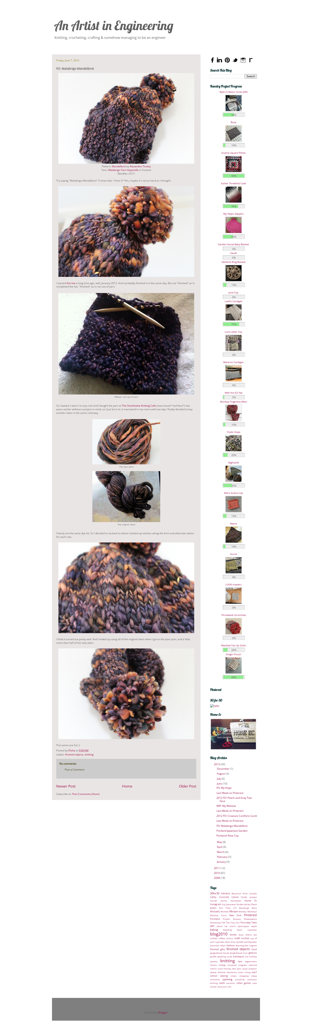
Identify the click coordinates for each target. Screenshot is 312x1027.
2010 (217, 873)
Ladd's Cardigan (233, 301)
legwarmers (251, 961)
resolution (231, 972)
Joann (213, 907)
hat (247, 956)
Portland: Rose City (227, 835)
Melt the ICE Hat (233, 392)
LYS (234, 908)
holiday (253, 956)
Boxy (233, 122)
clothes (214, 938)
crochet (245, 938)
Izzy (224, 904)
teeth (222, 983)
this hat (71, 283)
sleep (254, 976)
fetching (240, 945)
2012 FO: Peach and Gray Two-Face (234, 799)
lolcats (213, 965)
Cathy (213, 897)
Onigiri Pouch (233, 654)
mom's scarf (216, 968)
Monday (243, 911)
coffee (222, 938)
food (254, 949)
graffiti (213, 956)
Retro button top (233, 492)
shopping (244, 976)
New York (235, 915)
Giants (224, 900)
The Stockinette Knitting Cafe (139, 405)
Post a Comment (74, 769)
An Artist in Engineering (113, 25)
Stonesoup (215, 922)
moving (227, 968)
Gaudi (233, 253)
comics (229, 938)
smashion (215, 979)
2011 (217, 868)
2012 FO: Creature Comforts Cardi (236, 816)
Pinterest (250, 915)
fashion (231, 945)
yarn (224, 986)
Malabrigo (244, 908)
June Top (233, 292)
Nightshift (233, 462)
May (220, 842)
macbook (232, 965)
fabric (223, 945)
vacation (230, 983)
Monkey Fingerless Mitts (233, 401)
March (221, 852)
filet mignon (251, 945)
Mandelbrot (119, 166)
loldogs (222, 965)
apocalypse (243, 926)
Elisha (72, 750)
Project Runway (232, 919)
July (219, 778)
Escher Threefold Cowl (233, 183)
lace (240, 961)
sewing (224, 975)
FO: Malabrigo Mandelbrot (231, 826)
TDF (223, 922)
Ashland (225, 893)
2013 (217, 764)
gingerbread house (219, 953)
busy (241, 934)
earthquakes (250, 942)
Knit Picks (225, 908)
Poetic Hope (233, 432)
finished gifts (217, 949)
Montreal (252, 911)
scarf (254, 972)
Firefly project (249, 897)
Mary (254, 908)
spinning (227, 979)
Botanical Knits (240, 893)
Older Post (187, 786)
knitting (89, 754)
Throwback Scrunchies (233, 615)
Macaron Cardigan (233, 362)
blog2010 (219, 934)
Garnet (213, 900)
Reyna (233, 523)
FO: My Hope (224, 788)
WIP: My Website (226, 806)
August (221, 773)
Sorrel (233, 554)
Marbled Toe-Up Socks (233, 645)
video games (243, 983)
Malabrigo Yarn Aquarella (123, 170)
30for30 (214, 893)
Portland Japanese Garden (231, 831)
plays (245, 968)
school (213, 975)
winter (213, 986)
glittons (253, 952)
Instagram (215, 904)
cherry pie (251, 934)
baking (214, 929)
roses (240, 972)
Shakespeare (250, 919)
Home (127, 786)
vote (254, 983)
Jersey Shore (250, 904)
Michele (225, 911)
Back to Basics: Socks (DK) (233, 91)
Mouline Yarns (218, 915)
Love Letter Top (233, 331)
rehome (221, 972)
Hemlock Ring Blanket (234, 261)
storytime (240, 979)
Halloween (235, 900)
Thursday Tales (248, 922)
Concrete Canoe (229, 897)
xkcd (219, 986)
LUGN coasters (233, 584)
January (221, 862)
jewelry (214, 961)
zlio (229, 986)
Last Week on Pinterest (229, 793)
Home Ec (251, 900)
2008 (217, 878)
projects (253, 968)
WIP (212, 926)
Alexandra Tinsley (140, 166)
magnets (242, 965)
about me (222, 926)
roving (247, 972)
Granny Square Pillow (233, 152)
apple (254, 926)
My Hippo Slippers (233, 213)
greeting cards (225, 956)
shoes (234, 976)
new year (237, 968)
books (233, 934)
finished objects (74, 754)
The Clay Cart (232, 922)
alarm (233, 926)
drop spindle (237, 942)
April (220, 847)
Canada (253, 893)
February (222, 857)
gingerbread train (239, 953)
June (220, 783)
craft (237, 938)
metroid (253, 965)
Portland (215, 918)
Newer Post (66, 786)
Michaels (215, 911)
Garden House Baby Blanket (233, 244)
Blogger (163, 1012)
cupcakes (220, 942)
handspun (238, 956)
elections (214, 945)
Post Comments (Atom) (86, 794)
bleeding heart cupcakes (240, 929)
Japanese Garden (235, 904)
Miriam (233, 911)
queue (213, 972)
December (223, 769)
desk (227, 942)
